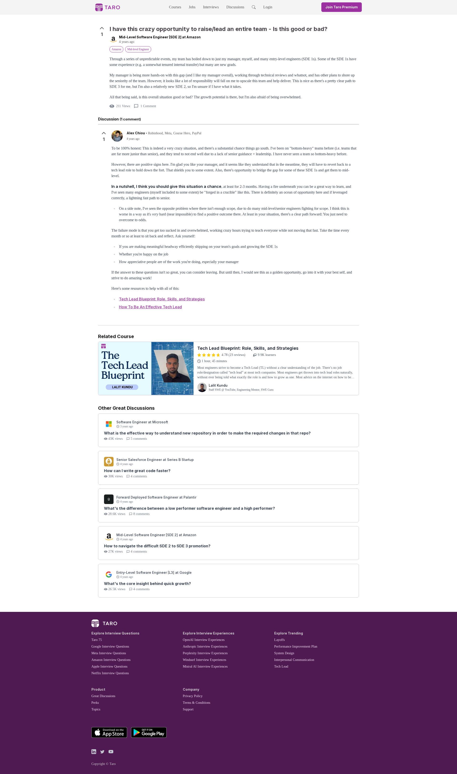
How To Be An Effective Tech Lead (150, 307)
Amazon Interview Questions (110, 660)
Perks (95, 702)
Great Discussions (103, 696)
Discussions (235, 7)
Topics (95, 709)
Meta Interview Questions (108, 653)
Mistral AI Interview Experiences (205, 666)
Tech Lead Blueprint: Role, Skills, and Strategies (162, 299)
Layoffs (279, 640)
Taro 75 (96, 640)
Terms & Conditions (196, 702)
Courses (175, 7)
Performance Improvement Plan (295, 646)
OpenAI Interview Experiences (203, 640)
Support (188, 709)
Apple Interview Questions (109, 666)
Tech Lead (281, 666)
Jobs (192, 7)
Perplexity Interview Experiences (205, 653)
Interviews (211, 7)
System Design (284, 653)
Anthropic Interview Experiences (205, 646)
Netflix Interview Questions (110, 673)
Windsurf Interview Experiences (204, 660)
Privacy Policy (193, 696)
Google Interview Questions (110, 646)
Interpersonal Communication (294, 660)
